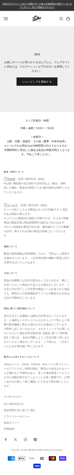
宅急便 (11, 179)
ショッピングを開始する (37, 81)
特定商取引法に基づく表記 (19, 410)
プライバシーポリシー (17, 416)
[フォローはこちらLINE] (35, 439)
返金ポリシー (12, 422)
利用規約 (9, 428)
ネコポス (12, 205)
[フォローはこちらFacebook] (6, 439)
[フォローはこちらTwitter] (15, 439)
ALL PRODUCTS (14, 403)
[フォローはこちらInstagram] (25, 439)
